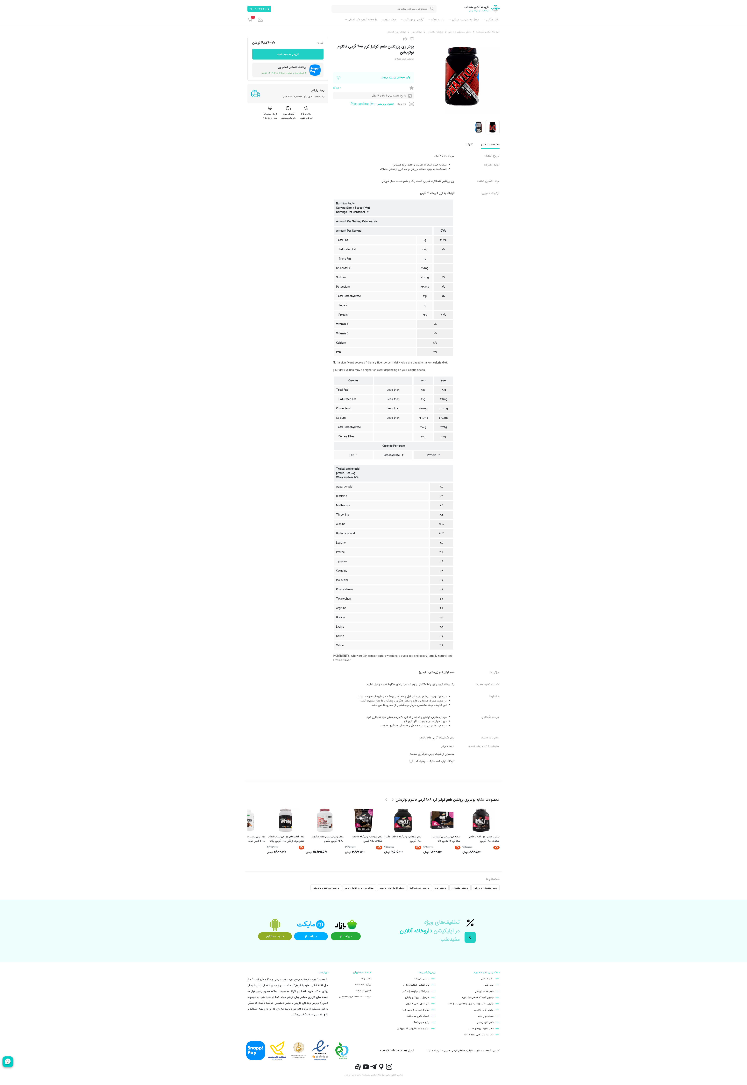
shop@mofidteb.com (393, 1050)
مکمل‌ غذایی (493, 20)
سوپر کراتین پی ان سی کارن (415, 1010)
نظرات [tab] (469, 144)
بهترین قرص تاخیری (484, 1010)
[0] (249, 20)
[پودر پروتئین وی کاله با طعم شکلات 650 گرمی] (363, 820)
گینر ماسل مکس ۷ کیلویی (417, 1003)
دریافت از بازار (346, 937)
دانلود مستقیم (275, 936)
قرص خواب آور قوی (484, 991)
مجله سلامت (389, 20)
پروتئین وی (440, 888)
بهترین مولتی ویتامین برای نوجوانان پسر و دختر (471, 1003)
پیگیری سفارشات (363, 984)
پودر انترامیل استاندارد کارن (416, 985)
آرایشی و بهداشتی (413, 20)
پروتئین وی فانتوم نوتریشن (326, 888)
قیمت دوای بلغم (486, 1016)
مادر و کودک (438, 20)
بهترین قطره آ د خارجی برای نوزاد (478, 997)
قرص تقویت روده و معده (481, 1028)
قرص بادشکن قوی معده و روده (479, 1035)
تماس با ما (366, 978)
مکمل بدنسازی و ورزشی (465, 20)
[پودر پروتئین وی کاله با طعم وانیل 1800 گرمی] (402, 820)
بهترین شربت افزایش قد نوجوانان (413, 1028)
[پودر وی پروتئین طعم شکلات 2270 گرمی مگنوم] (324, 820)
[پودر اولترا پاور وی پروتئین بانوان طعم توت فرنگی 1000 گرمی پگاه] (285, 820)
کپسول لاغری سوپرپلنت (418, 1016)
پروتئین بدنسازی (460, 888)
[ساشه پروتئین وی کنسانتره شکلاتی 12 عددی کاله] (442, 820)
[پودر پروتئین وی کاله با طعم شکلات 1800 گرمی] (481, 820)
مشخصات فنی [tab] (490, 144)
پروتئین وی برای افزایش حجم (359, 888)
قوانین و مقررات (363, 990)
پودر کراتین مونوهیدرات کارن (415, 991)
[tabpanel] (416, 460)
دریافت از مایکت (311, 937)
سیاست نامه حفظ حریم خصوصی (355, 996)
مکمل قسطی (487, 979)
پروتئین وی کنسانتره (419, 888)
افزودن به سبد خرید (288, 54)
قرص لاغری (488, 985)
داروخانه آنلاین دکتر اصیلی (362, 20)
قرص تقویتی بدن (485, 1022)
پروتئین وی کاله (421, 979)
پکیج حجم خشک (421, 1022)
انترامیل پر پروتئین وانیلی (417, 997)
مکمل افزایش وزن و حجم (392, 888)
